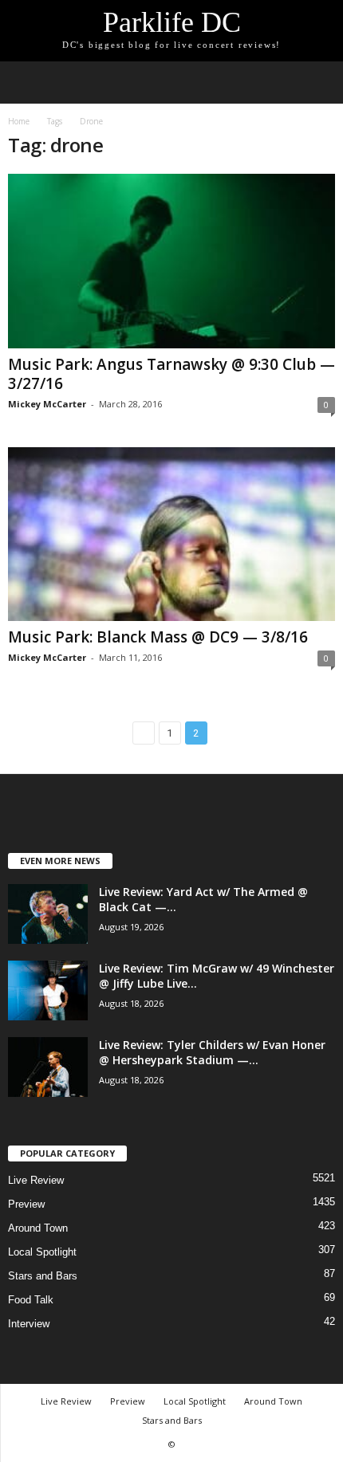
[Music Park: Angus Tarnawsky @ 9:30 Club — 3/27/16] (171, 261)
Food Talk (30, 1300)
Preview (26, 1204)
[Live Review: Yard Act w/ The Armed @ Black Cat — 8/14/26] (48, 914)
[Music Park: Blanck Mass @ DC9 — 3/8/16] (171, 534)
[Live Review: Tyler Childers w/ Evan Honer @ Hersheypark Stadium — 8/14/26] (48, 1067)
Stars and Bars (42, 1276)
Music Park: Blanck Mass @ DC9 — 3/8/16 (158, 637)
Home (19, 121)
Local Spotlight (42, 1252)
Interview (28, 1324)
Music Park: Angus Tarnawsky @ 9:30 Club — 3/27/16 (171, 374)
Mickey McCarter (47, 404)
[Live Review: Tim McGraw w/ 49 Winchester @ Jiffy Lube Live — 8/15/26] (48, 990)
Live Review (36, 1180)
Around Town (38, 1228)
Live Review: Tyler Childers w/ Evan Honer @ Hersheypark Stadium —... (212, 1052)
